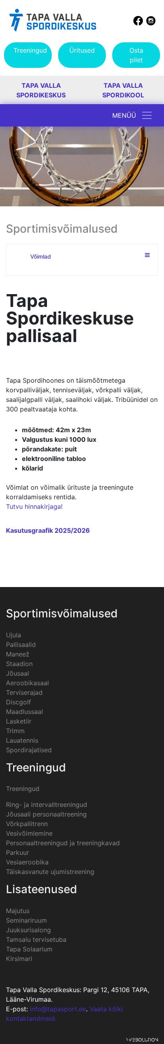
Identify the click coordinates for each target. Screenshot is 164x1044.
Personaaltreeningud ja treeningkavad (63, 843)
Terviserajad (24, 692)
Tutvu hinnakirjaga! (34, 506)
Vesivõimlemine (29, 833)
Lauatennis (22, 740)
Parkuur (17, 852)
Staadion (19, 664)
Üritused (82, 50)
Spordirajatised (29, 750)
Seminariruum (26, 920)
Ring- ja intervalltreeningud (46, 805)
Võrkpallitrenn (27, 824)
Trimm (15, 731)
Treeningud (30, 50)
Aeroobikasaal (27, 683)
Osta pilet (136, 55)
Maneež (17, 654)
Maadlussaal (24, 712)
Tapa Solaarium (29, 949)
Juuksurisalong (28, 930)
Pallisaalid (21, 645)
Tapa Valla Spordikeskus (41, 90)
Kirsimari (19, 959)
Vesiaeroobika (27, 862)
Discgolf (18, 702)
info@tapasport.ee (58, 1009)
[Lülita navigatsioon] (147, 115)
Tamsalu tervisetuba (36, 939)
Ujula (13, 635)
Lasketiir (18, 721)
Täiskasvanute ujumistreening (50, 872)
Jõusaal (17, 673)
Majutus (17, 911)
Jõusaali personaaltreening (46, 814)
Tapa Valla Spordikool (123, 90)
